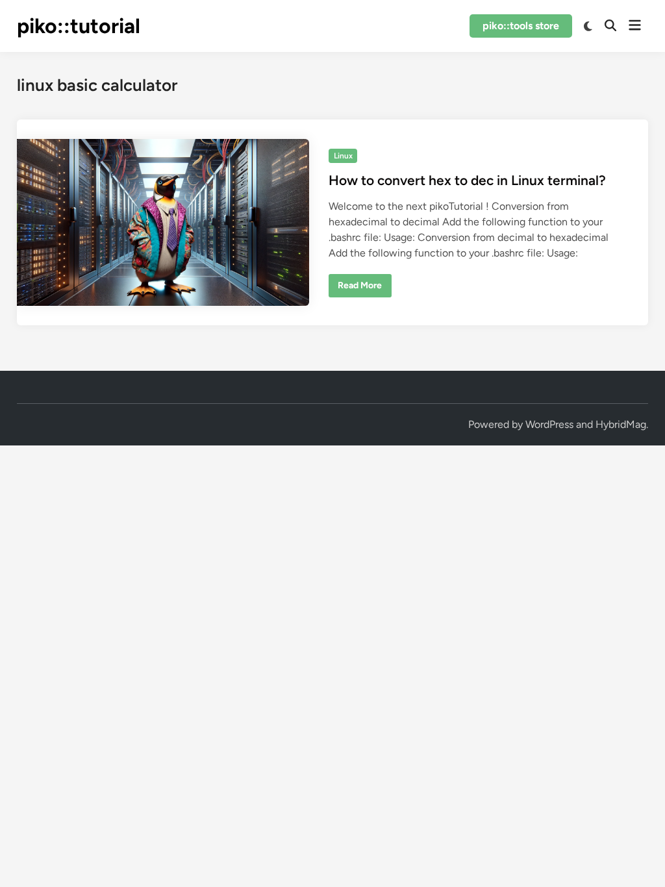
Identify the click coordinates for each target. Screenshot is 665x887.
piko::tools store (521, 25)
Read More (359, 288)
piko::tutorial (78, 26)
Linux (343, 155)
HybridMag (621, 424)
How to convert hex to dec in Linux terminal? (467, 180)
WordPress (549, 424)
